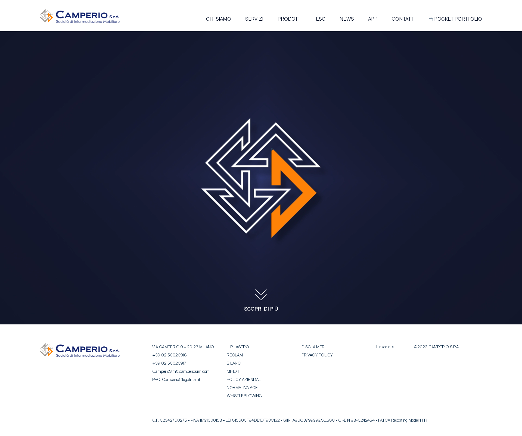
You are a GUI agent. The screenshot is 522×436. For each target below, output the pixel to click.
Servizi (254, 19)
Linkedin (383, 347)
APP (373, 19)
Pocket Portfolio (458, 19)
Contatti (403, 19)
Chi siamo (218, 19)
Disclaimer (313, 347)
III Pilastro (238, 347)
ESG (320, 19)
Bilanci (234, 363)
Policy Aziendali (244, 380)
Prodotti (290, 19)
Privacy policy (317, 355)
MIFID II (233, 371)
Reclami (235, 355)
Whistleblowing (244, 396)
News (347, 19)
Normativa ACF (242, 388)
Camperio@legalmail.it (181, 380)
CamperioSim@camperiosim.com (181, 371)
